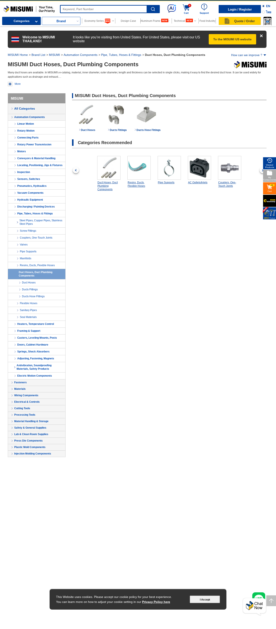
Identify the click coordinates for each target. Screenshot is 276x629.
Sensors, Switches (28, 179)
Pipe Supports (28, 251)
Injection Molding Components (32, 453)
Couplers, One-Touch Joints (36, 237)
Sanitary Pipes (28, 310)
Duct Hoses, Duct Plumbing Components (35, 274)
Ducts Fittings (30, 289)
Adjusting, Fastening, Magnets (35, 358)
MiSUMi (7, 7)
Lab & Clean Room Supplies (31, 434)
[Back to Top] (271, 600)
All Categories (24, 108)
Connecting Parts (28, 137)
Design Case (128, 20)
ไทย (268, 12)
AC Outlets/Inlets (197, 182)
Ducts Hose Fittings (33, 296)
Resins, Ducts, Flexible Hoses (37, 265)
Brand (61, 21)
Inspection (23, 172)
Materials (20, 388)
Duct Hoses (29, 282)
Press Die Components (28, 440)
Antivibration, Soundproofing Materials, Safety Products (34, 367)
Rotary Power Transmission (34, 144)
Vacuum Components (30, 192)
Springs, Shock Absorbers (33, 351)
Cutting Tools (22, 408)
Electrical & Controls (27, 401)
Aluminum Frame (150, 20)
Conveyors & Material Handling (36, 158)
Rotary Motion (25, 130)
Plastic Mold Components (29, 447)
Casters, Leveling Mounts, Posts (37, 337)
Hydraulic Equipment (30, 199)
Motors (21, 151)
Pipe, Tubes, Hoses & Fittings (121, 55)
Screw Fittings (28, 230)
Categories (22, 21)
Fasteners (20, 382)
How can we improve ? (246, 55)
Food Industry (207, 20)
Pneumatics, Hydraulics (32, 185)
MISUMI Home (18, 55)
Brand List (38, 55)
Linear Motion (25, 123)
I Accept (205, 599)
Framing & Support (28, 330)
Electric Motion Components (34, 375)
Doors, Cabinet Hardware (32, 344)
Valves (24, 244)
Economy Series (94, 20)
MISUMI (54, 55)
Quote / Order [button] (244, 21)
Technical (179, 20)
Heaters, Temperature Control (35, 324)
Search (153, 9)
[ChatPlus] (254, 606)
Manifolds (25, 258)
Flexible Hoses (28, 303)
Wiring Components (26, 395)
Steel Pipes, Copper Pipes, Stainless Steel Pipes (40, 222)
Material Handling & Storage (31, 421)
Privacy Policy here (156, 602)
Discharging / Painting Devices (36, 206)
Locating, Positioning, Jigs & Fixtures (40, 165)
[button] (267, 21)
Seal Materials (28, 317)
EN (268, 6)
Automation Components (80, 55)
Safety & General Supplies (30, 427)
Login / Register (240, 9)
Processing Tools (24, 414)
